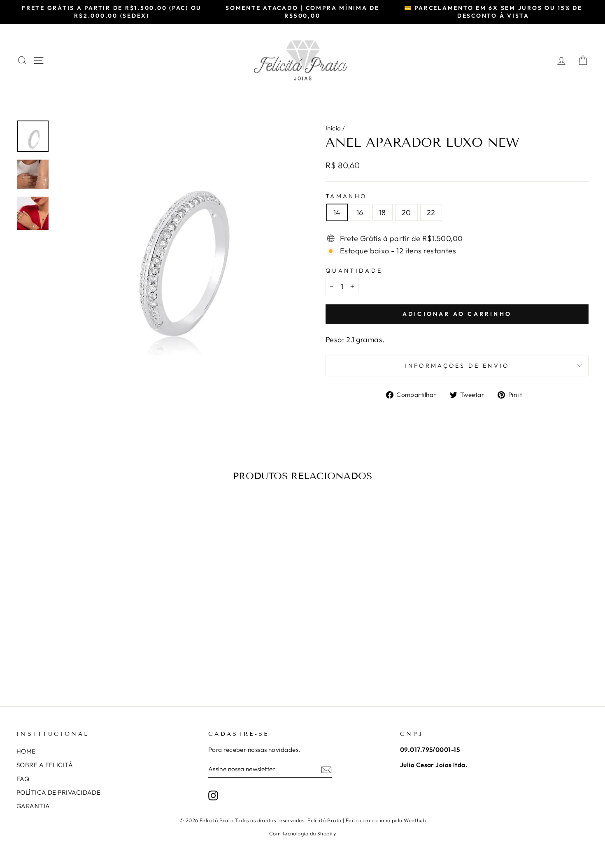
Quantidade (354, 270)
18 (382, 212)
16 (359, 212)
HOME (26, 751)
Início (333, 128)
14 (337, 212)
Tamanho (346, 196)
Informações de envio (457, 365)
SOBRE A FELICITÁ (44, 765)
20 (406, 212)
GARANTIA (33, 806)
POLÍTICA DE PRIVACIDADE (58, 792)
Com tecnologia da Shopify (302, 833)
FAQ (22, 779)
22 (431, 212)
